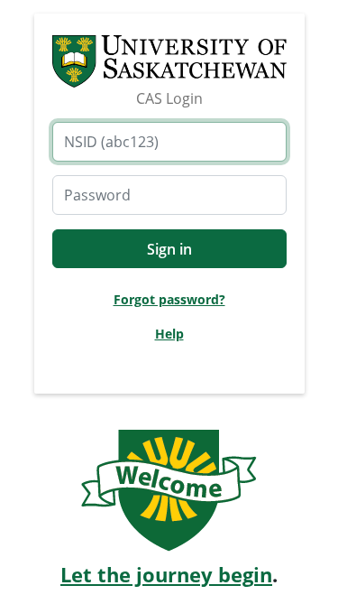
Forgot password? (169, 299)
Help (169, 333)
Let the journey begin (166, 575)
